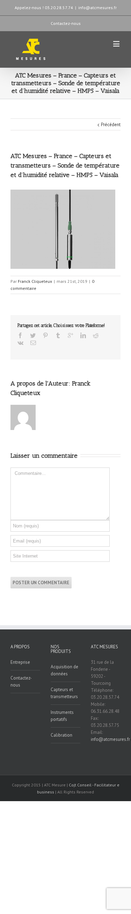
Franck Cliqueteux (35, 281)
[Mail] (33, 343)
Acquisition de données (64, 670)
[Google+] (70, 335)
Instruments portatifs (62, 715)
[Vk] (20, 343)
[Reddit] (96, 335)
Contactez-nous (66, 23)
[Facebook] (20, 335)
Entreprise (20, 662)
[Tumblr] (58, 335)
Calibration (61, 735)
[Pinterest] (45, 335)
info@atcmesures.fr (97, 7)
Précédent (111, 125)
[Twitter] (33, 335)
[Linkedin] (83, 335)
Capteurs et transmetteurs (64, 693)
